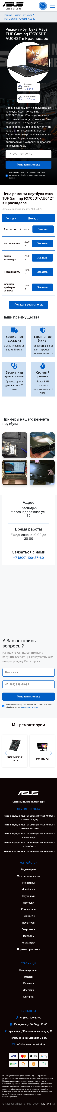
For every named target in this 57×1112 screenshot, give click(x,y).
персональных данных (29, 707)
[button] (6, 753)
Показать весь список (28, 304)
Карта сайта (48, 1103)
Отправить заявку (28, 164)
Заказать (43, 229)
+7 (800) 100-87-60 (28, 558)
